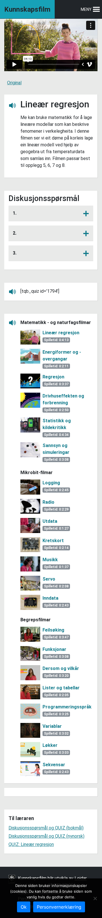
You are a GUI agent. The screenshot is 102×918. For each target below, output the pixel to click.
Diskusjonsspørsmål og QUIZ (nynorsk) (46, 836)
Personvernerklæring (59, 907)
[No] (95, 898)
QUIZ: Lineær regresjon (31, 844)
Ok (24, 907)
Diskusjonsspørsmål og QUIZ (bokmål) (46, 828)
